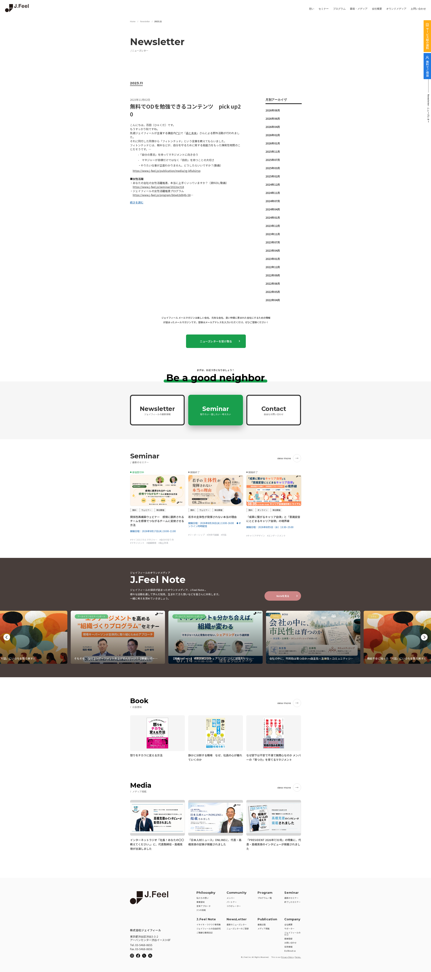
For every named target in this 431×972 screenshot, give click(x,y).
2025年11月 (273, 151)
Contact (273, 410)
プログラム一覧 (265, 897)
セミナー (324, 8)
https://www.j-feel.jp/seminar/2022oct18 (158, 187)
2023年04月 (273, 250)
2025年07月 (273, 160)
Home (133, 21)
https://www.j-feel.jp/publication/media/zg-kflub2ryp (167, 171)
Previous (6, 637)
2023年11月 (273, 234)
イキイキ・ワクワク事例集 (208, 924)
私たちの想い (202, 897)
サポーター (289, 928)
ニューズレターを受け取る (216, 341)
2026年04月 (273, 127)
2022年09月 (273, 275)
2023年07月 (273, 242)
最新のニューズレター (237, 924)
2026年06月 (273, 118)
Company (292, 919)
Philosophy (206, 892)
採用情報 (288, 946)
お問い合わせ (418, 8)
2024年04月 (273, 209)
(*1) (178, 133)
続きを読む (136, 202)
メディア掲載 (264, 928)
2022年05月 (273, 292)
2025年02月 (273, 176)
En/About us (290, 950)
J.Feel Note (206, 919)
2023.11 (158, 21)
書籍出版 (262, 924)
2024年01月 (273, 217)
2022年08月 (273, 283)
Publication (267, 919)
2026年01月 (273, 143)
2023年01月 (273, 259)
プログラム (339, 8)
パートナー (232, 901)
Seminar (215, 410)
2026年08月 (273, 110)
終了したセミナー (292, 901)
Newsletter (145, 21)
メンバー (231, 897)
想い (311, 8)
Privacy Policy (287, 957)
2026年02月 (273, 135)
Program (265, 892)
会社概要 (377, 8)
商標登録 (288, 938)
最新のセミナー (291, 897)
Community (237, 892)
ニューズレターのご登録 (238, 928)
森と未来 (191, 133)
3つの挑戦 (201, 910)
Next (424, 637)
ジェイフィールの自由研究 (208, 928)
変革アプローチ (203, 905)
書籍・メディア (359, 8)
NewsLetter (237, 919)
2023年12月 (273, 226)
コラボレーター (234, 905)
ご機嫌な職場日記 (204, 932)
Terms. (298, 957)
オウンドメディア (396, 8)
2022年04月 (273, 300)
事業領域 (200, 901)
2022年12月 (273, 267)
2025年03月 (273, 168)
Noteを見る (282, 596)
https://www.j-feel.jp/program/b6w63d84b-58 (162, 195)
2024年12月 (273, 184)
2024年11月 (273, 193)
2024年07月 (273, 201)
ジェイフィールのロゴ (292, 933)
